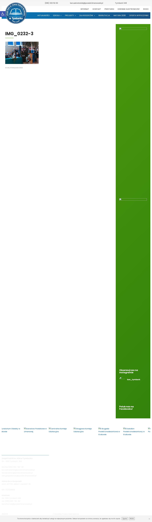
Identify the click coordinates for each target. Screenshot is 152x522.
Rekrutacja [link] (104, 15)
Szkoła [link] (56, 15)
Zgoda (125, 518)
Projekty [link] (69, 15)
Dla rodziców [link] (86, 15)
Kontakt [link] (97, 9)
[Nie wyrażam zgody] (149, 519)
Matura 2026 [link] (119, 15)
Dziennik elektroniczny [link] (129, 9)
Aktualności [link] (43, 15)
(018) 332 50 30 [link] (51, 3)
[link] (3, 14)
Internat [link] (85, 9)
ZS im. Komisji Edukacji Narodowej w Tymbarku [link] (30, 514)
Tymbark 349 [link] (121, 3)
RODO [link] (146, 9)
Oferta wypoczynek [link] (139, 15)
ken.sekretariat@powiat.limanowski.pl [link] (86, 3)
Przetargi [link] (109, 9)
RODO (132, 518)
